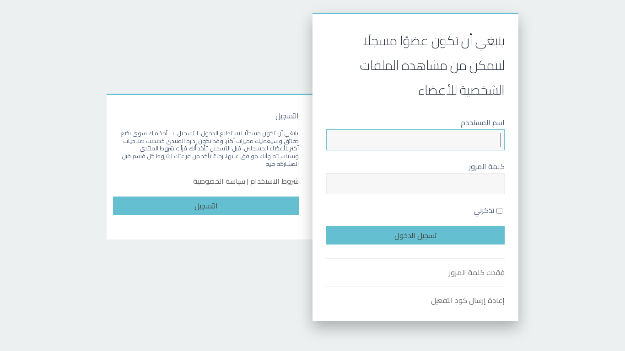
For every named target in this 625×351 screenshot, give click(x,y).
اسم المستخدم (483, 122)
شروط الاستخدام (274, 181)
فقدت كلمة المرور (477, 272)
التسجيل (206, 206)
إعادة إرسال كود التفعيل (468, 300)
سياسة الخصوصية (219, 181)
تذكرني (485, 210)
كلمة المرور (487, 166)
